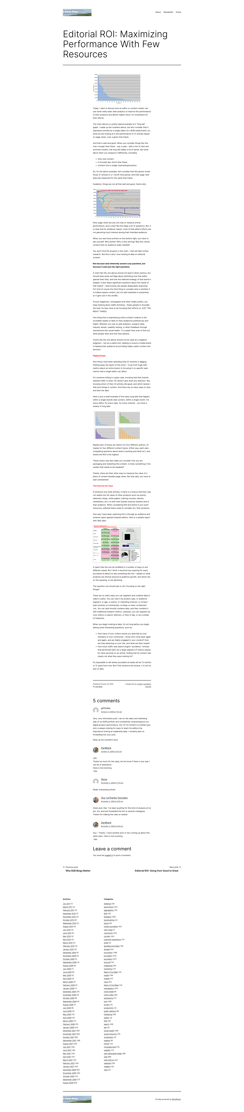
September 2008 (69, 1001)
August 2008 (68, 1005)
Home (178, 12)
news (106, 982)
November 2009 (69, 956)
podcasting (108, 998)
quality (106, 1018)
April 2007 (67, 1057)
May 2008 (67, 1014)
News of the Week (111, 985)
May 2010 (67, 936)
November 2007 (69, 1034)
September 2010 (69, 923)
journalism (108, 956)
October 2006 (68, 1076)
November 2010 (69, 917)
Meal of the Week (111, 972)
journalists (147, 684)
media (106, 975)
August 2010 (68, 927)
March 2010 (67, 943)
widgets (107, 1067)
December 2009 (69, 953)
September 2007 (69, 1041)
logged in (109, 855)
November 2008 (69, 995)
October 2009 (68, 959)
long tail (148, 687)
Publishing (108, 1014)
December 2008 (69, 992)
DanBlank (106, 748)
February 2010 (68, 946)
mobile (106, 979)
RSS (105, 1021)
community (108, 933)
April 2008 (67, 1018)
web (105, 1057)
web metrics (109, 1060)
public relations (110, 1011)
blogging (107, 917)
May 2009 (67, 975)
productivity (109, 1008)
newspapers (109, 988)
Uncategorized (110, 1047)
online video (109, 995)
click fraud (108, 930)
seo (105, 1027)
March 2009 (68, 982)
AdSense (107, 904)
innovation (108, 953)
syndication (108, 1037)
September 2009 (69, 962)
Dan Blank (98, 687)
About (158, 12)
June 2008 (67, 1011)
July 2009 (67, 969)
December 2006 (69, 1070)
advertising (108, 907)
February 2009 (69, 985)
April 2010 (67, 940)
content (139, 684)
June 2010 (67, 933)
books (106, 923)
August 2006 (68, 1083)
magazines (108, 966)
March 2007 (68, 1060)
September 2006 (69, 1080)
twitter (106, 1044)
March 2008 (68, 1021)
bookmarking (109, 920)
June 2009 (67, 972)
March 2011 (67, 907)
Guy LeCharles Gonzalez (114, 797)
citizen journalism (111, 927)
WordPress (176, 1099)
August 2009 (68, 966)
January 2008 (68, 1027)
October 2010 (68, 920)
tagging (107, 1041)
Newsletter (168, 12)
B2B (105, 914)
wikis (106, 1070)
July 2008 (67, 1008)
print (106, 1001)
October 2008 (68, 998)
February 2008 (69, 1024)
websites (107, 1063)
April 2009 (67, 979)
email (106, 943)
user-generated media (113, 1054)
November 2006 (69, 1073)
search (106, 1024)
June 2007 (67, 1050)
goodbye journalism (112, 946)
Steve (104, 779)
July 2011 (66, 904)
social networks (110, 1034)
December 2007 (69, 1031)
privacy (107, 1005)
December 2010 (69, 914)
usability (107, 1050)
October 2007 (68, 1037)
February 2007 (69, 1063)
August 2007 (68, 1044)
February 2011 (68, 910)
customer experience (112, 940)
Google (107, 949)
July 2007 (67, 1047)
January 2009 (68, 988)
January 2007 (68, 1067)
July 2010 (67, 930)
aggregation (109, 910)
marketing (108, 969)
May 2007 (67, 1054)
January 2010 (68, 949)
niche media (109, 992)
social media (109, 1031)
